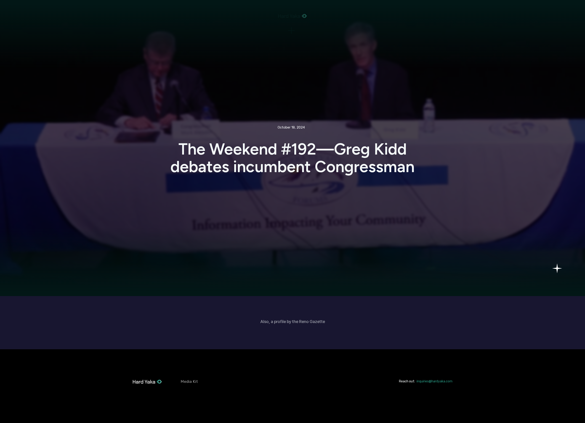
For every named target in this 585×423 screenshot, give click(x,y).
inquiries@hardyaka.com (434, 381)
